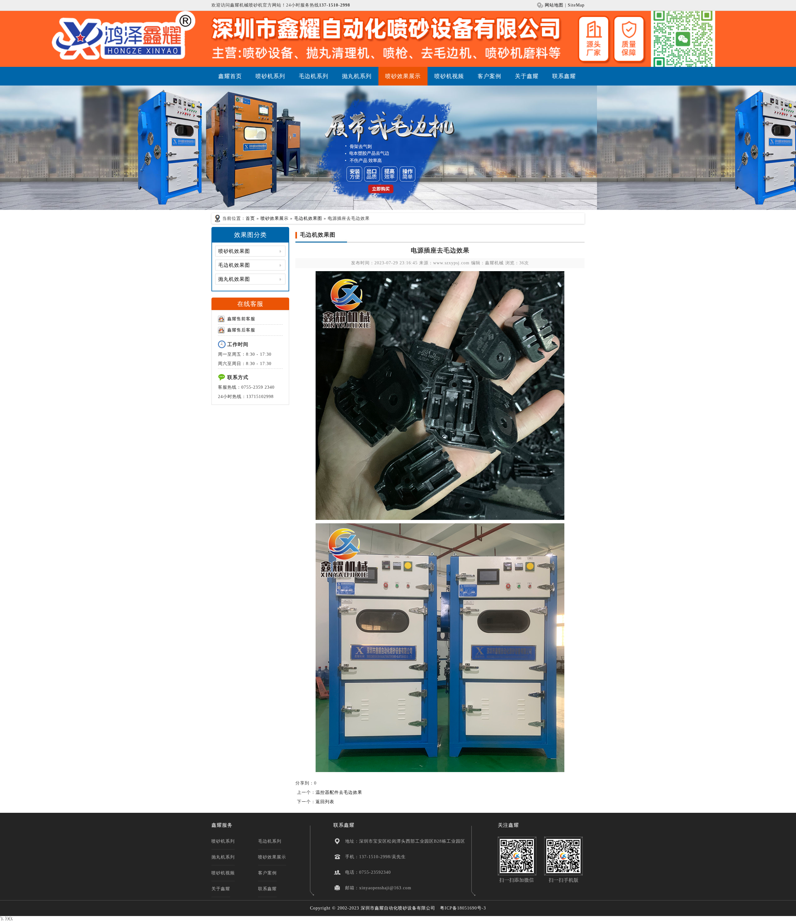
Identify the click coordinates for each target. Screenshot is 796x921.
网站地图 (554, 5)
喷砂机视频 (449, 76)
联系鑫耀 (564, 76)
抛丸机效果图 (234, 279)
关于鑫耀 (527, 76)
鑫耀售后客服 (241, 330)
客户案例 (489, 76)
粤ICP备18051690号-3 (463, 908)
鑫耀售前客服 (241, 319)
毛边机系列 (313, 76)
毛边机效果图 (308, 218)
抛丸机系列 (357, 76)
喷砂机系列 (270, 76)
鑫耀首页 (230, 76)
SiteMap (576, 5)
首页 (250, 218)
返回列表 (325, 801)
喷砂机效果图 (234, 251)
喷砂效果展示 (403, 76)
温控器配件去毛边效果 (339, 792)
